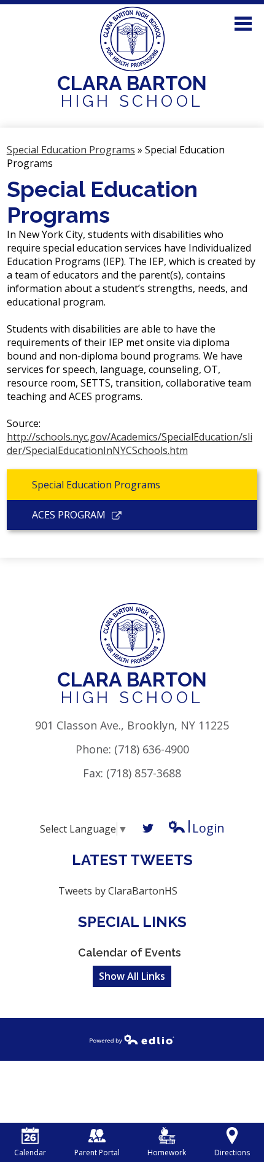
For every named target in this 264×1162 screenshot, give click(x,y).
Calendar (30, 1152)
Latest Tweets (132, 860)
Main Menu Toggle (243, 24)
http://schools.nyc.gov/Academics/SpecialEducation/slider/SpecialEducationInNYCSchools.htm (129, 443)
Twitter (147, 828)
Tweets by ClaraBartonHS (117, 891)
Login (196, 828)
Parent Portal (97, 1152)
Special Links (132, 922)
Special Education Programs (71, 149)
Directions (232, 1152)
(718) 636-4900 (151, 749)
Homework (166, 1152)
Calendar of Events (129, 952)
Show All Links (132, 976)
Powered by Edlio (132, 1039)
